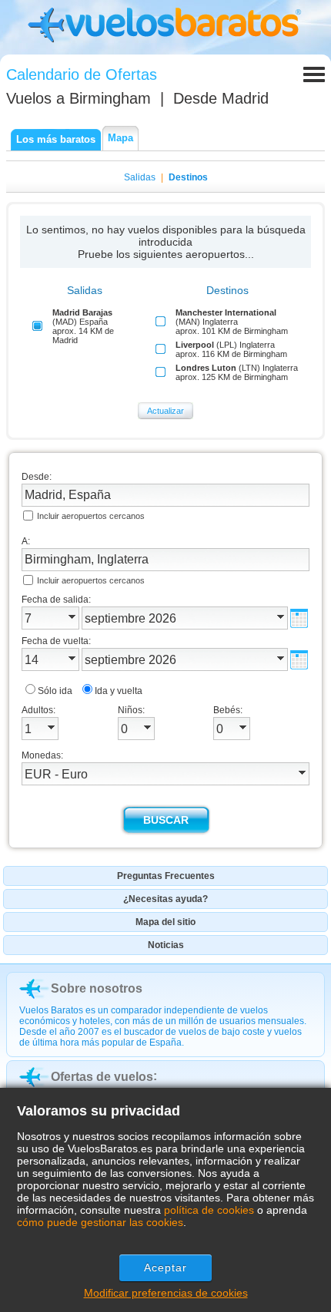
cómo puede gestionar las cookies (100, 1222)
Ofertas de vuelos (102, 1076)
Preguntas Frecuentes (166, 876)
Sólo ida (55, 691)
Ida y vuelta (118, 691)
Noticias (166, 945)
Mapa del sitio (165, 922)
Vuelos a (78, 98)
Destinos (188, 177)
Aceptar (166, 1267)
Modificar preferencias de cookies (166, 1293)
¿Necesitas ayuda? (165, 899)
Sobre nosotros (96, 988)
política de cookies (209, 1210)
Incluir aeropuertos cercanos (91, 516)
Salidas (139, 177)
